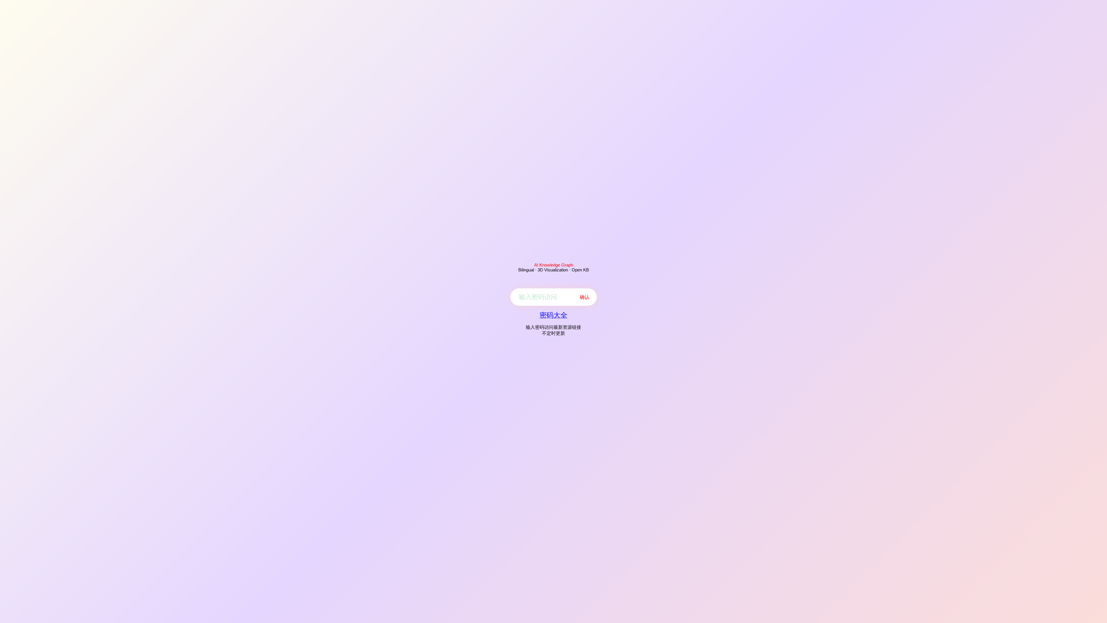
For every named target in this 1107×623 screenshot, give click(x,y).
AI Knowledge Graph (553, 264)
